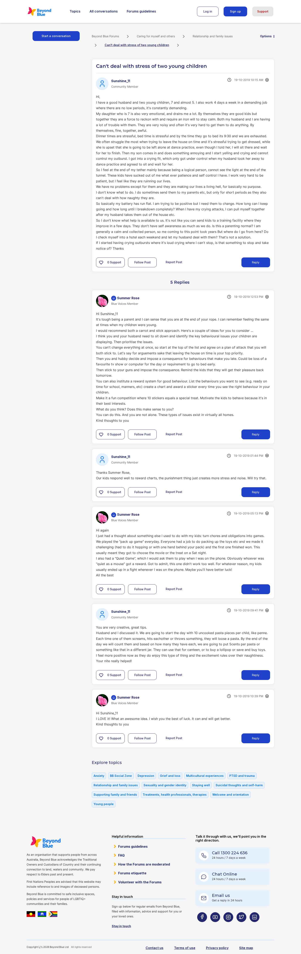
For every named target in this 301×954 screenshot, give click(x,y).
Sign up (235, 11)
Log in (207, 11)
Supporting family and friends (115, 794)
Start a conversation (56, 36)
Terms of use (184, 948)
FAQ (121, 855)
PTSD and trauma (242, 775)
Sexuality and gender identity (165, 785)
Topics (75, 11)
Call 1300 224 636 (229, 852)
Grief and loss (170, 775)
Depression (146, 775)
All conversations (103, 11)
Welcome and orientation (230, 794)
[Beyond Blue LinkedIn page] (254, 925)
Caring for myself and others (156, 36)
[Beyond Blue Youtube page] (215, 925)
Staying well (201, 785)
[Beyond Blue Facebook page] (202, 925)
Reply (255, 262)
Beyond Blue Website (45, 842)
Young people (104, 804)
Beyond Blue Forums (45, 11)
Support (262, 11)
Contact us (154, 948)
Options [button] (266, 36)
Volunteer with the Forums (140, 882)
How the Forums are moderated (144, 864)
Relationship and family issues (213, 36)
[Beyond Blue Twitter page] (241, 925)
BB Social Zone (121, 775)
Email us (221, 895)
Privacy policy (217, 948)
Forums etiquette (132, 873)
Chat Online (224, 874)
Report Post (174, 262)
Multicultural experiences (205, 775)
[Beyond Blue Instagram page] (228, 925)
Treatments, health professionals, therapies (175, 794)
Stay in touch (121, 926)
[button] (101, 262)
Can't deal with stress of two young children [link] (137, 45)
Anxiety (99, 775)
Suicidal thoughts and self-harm (239, 785)
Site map (246, 948)
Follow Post (142, 262)
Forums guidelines (141, 11)
